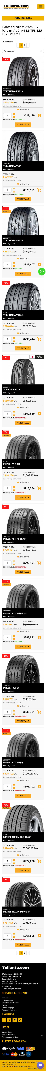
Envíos (4, 1005)
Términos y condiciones (10, 1037)
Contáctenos (6, 998)
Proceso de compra (9, 1010)
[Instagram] (9, 1020)
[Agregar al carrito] (39, 115)
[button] (40, 1065)
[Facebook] (4, 1020)
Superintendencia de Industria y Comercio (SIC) (17, 1066)
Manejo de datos (8, 1032)
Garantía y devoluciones (11, 1003)
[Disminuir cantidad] (14, 117)
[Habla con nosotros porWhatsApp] (42, 271)
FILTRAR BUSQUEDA (23, 18)
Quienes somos (8, 1000)
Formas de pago (8, 1008)
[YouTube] (15, 1020)
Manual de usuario (8, 1034)
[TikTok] (20, 1020)
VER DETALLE (23, 125)
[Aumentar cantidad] (14, 114)
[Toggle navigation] (40, 6)
